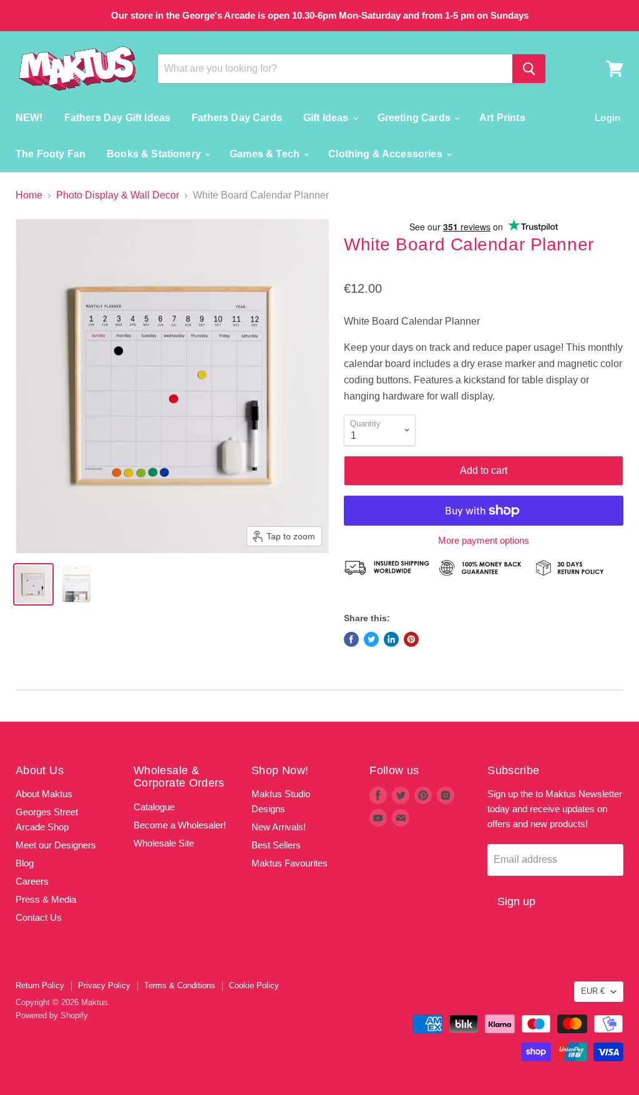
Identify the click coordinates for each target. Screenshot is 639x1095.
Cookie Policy (254, 985)
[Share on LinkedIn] (391, 639)
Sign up (516, 901)
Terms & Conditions (179, 985)
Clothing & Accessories (386, 154)
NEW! (29, 117)
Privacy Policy (104, 985)
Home (29, 195)
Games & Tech (266, 154)
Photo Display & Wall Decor (117, 195)
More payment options (483, 540)
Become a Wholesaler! (180, 825)
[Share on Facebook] (351, 639)
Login (607, 117)
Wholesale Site (164, 843)
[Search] (528, 68)
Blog (25, 863)
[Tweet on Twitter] (371, 639)
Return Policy (40, 985)
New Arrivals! (278, 827)
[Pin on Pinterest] (411, 639)
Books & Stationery (155, 154)
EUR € (593, 991)
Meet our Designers (56, 845)
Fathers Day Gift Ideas (117, 117)
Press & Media (46, 899)
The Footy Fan (50, 154)
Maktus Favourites (289, 863)
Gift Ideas (327, 117)
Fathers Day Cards (237, 117)
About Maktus (44, 793)
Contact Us (39, 917)
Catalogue (154, 807)
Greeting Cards (415, 117)
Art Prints (502, 117)
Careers (32, 881)
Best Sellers (276, 845)
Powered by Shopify (52, 1015)
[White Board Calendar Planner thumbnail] (33, 584)
